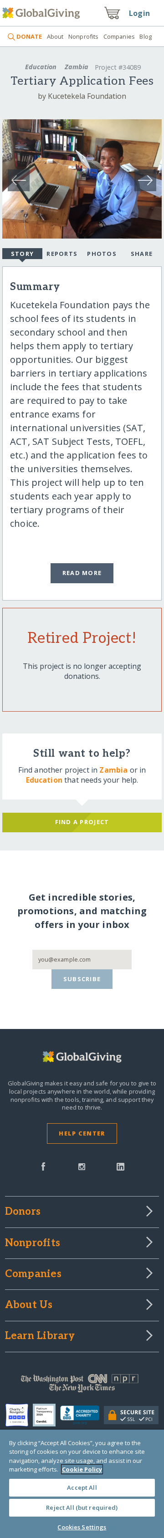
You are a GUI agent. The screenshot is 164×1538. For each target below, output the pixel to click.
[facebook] (43, 1166)
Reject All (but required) (82, 1507)
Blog (145, 36)
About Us (29, 1305)
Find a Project (82, 822)
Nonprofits (83, 36)
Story (22, 254)
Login (139, 13)
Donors (23, 1212)
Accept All (82, 1487)
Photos (102, 254)
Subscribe (82, 979)
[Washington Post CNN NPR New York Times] (82, 1385)
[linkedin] (120, 1166)
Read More (82, 573)
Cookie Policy (82, 1469)
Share (142, 254)
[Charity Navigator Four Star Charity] (19, 1415)
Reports (61, 254)
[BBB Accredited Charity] (82, 1416)
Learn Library (40, 1336)
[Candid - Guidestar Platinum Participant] (46, 1415)
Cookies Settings (81, 1527)
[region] (82, 1484)
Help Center (82, 1133)
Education (40, 66)
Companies (119, 36)
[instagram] (81, 1166)
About (55, 36)
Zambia (76, 66)
